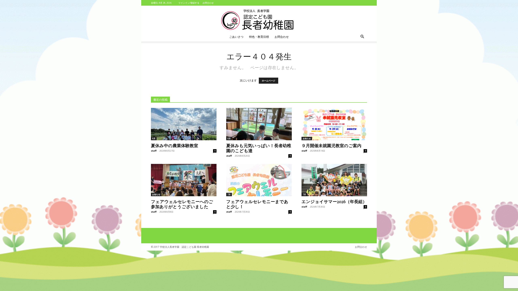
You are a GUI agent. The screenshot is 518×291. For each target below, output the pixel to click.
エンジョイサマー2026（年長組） (334, 201)
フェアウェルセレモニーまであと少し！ (257, 203)
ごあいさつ (236, 36)
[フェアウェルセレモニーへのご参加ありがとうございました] (184, 180)
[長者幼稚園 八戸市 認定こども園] (259, 19)
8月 (153, 138)
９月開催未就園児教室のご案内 (331, 145)
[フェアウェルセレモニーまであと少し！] (259, 180)
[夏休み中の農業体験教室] (184, 124)
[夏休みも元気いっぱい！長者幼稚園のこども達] (259, 124)
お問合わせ (208, 2)
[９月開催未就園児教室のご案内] (334, 124)
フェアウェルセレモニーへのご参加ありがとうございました (182, 203)
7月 (229, 194)
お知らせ (307, 138)
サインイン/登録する (188, 2)
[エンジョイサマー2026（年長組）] (334, 180)
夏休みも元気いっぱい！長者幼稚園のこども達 (258, 147)
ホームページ (268, 80)
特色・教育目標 (259, 36)
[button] (362, 37)
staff (154, 150)
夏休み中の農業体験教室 (174, 145)
